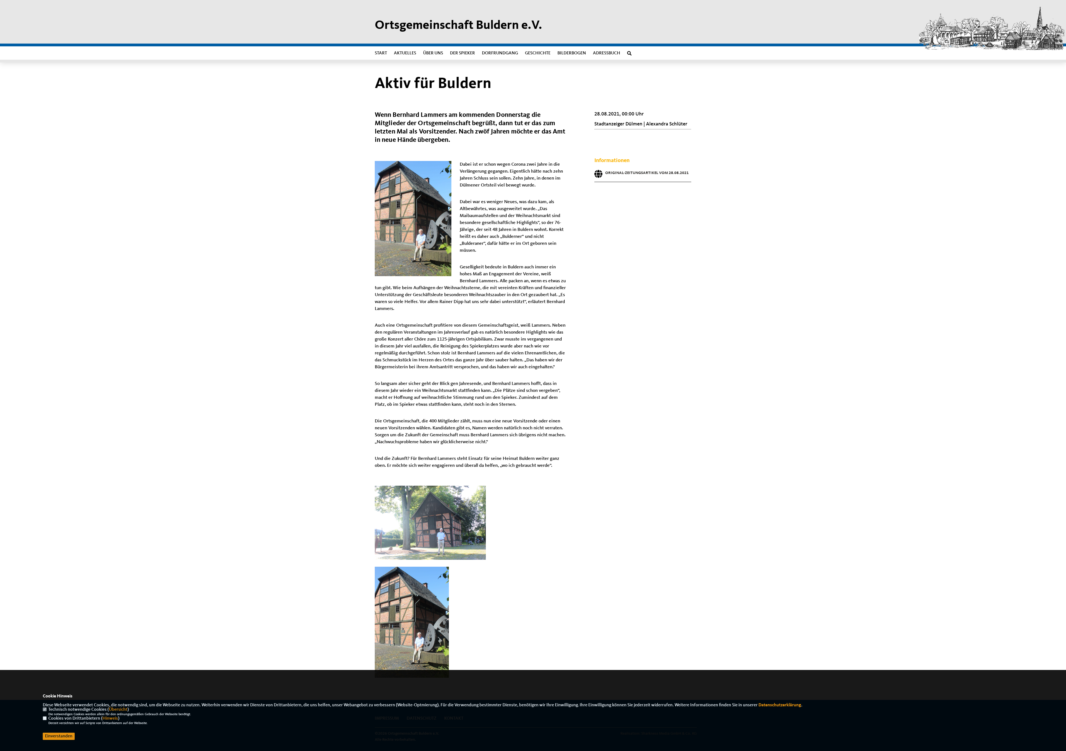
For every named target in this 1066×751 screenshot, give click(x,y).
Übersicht (118, 709)
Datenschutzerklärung (779, 705)
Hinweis (110, 718)
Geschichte (537, 53)
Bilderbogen (571, 53)
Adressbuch (606, 53)
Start (381, 53)
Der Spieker (462, 53)
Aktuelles (405, 53)
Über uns (433, 53)
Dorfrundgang (500, 53)
